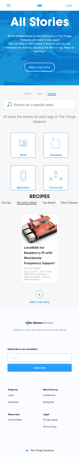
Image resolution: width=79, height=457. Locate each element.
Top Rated (48, 202)
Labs (40, 93)
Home (27, 93)
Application (23, 187)
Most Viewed (69, 202)
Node (23, 155)
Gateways (56, 155)
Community (56, 187)
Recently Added (27, 202)
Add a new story (39, 67)
